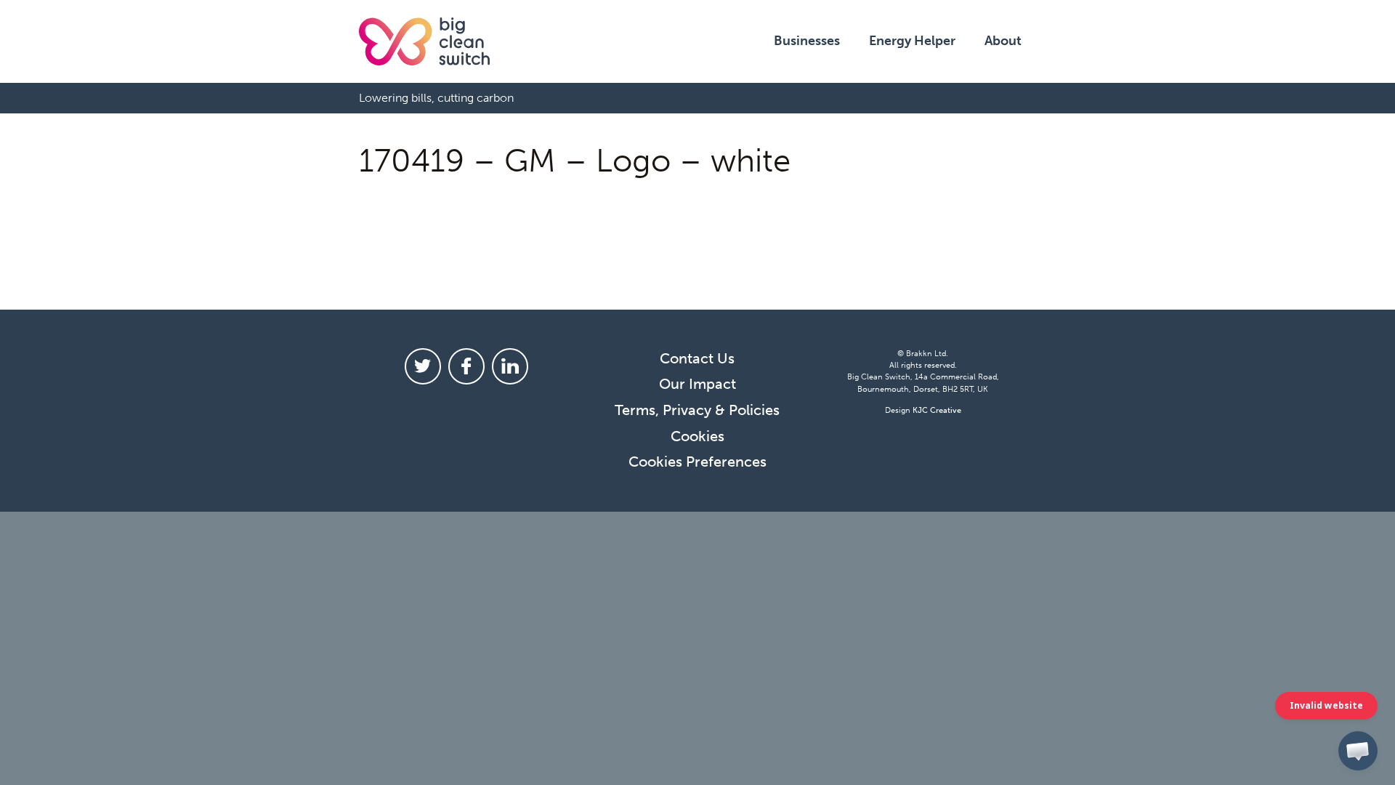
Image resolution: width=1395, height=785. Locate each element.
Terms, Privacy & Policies (697, 410)
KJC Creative (937, 410)
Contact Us (697, 358)
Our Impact (697, 383)
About (1003, 41)
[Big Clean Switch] (424, 41)
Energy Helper (912, 41)
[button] (1358, 750)
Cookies (697, 436)
